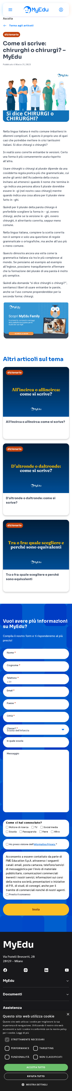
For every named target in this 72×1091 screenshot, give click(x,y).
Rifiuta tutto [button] (36, 1076)
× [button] (67, 1014)
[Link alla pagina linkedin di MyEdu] (46, 970)
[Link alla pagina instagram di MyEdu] (25, 970)
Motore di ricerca (18, 827)
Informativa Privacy (45, 844)
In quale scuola (15, 740)
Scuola (13, 831)
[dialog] (36, 1050)
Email (11, 690)
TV (36, 827)
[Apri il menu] (10, 10)
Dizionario (11, 34)
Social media (51, 827)
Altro (57, 831)
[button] (35, 1084)
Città (11, 715)
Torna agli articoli (21, 25)
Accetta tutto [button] (36, 1067)
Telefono (13, 677)
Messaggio (13, 753)
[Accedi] (62, 9)
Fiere (45, 831)
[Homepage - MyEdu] (36, 9)
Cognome (13, 665)
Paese (11, 703)
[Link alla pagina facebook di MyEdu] (5, 970)
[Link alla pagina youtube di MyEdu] (67, 970)
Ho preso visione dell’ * (33, 844)
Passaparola (29, 831)
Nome (11, 652)
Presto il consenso (19, 894)
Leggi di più (22, 1032)
